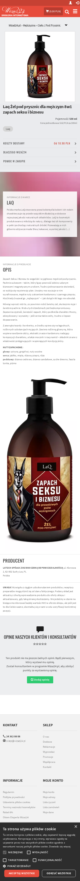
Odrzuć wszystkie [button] (59, 873)
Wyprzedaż (49, 751)
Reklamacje (49, 746)
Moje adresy (49, 797)
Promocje (48, 757)
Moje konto (48, 792)
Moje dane (48, 812)
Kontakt (10, 725)
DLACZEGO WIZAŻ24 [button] (15, 152)
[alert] (40, 851)
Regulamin (8, 792)
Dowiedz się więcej (59, 846)
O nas (46, 736)
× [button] (75, 826)
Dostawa (47, 741)
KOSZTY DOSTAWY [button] (36, 143)
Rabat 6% (8, 812)
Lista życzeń (49, 802)
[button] (40, 866)
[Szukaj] (67, 12)
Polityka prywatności (14, 797)
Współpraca (49, 762)
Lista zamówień (51, 807)
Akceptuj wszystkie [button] (22, 873)
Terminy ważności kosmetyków (19, 807)
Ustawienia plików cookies (16, 802)
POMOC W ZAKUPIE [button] (14, 161)
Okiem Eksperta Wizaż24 (16, 817)
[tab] (43, 25)
